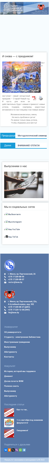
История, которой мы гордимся (20, 371)
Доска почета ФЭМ (13, 381)
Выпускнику (10, 347)
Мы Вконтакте (14, 214)
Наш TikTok (13, 237)
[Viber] (16, 450)
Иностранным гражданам (17, 342)
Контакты (9, 357)
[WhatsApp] (20, 450)
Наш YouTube (14, 229)
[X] (13, 450)
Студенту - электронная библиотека (22, 337)
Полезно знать (11, 386)
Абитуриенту (10, 352)
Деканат (8, 376)
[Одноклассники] (9, 450)
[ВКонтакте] (5, 450)
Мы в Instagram (15, 222)
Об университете (12, 332)
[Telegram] (24, 450)
